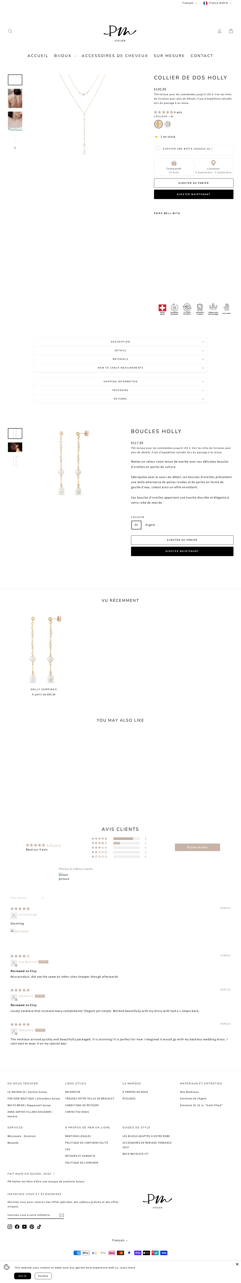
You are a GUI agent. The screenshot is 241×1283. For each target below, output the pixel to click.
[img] (20, 909)
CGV (67, 1149)
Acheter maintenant (193, 194)
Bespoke (13, 1143)
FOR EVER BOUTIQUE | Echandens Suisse (34, 1099)
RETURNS (120, 399)
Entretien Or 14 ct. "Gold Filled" (201, 1105)
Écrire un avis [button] (197, 847)
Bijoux (63, 55)
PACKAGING (120, 390)
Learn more (127, 1267)
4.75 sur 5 (54, 845)
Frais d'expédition (209, 98)
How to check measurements (120, 367)
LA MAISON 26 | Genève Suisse (27, 1092)
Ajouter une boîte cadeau (188, 148)
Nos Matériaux (189, 1092)
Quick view (34, 782)
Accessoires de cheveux (115, 55)
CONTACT (202, 55)
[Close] (237, 1264)
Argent (167, 124)
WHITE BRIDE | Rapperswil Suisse (29, 1105)
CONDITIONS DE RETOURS (82, 1105)
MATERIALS (120, 359)
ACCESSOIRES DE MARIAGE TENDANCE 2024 (147, 1145)
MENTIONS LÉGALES (78, 1136)
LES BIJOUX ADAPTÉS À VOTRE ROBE (146, 1136)
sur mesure (169, 55)
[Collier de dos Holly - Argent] (161, 287)
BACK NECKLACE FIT (136, 1154)
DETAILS (120, 350)
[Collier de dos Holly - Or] (156, 287)
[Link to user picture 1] (20, 938)
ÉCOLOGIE (129, 1099)
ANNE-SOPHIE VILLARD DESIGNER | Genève (30, 1114)
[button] (164, 112)
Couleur (163, 116)
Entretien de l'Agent (193, 1099)
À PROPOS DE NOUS (135, 1092)
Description (120, 342)
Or (158, 124)
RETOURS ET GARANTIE (80, 1156)
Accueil (38, 55)
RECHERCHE (73, 1092)
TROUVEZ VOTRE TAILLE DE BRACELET (89, 1099)
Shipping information (121, 381)
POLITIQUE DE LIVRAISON (81, 1163)
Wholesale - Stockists (22, 1136)
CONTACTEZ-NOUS (77, 1112)
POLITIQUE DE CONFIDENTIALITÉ (86, 1143)
